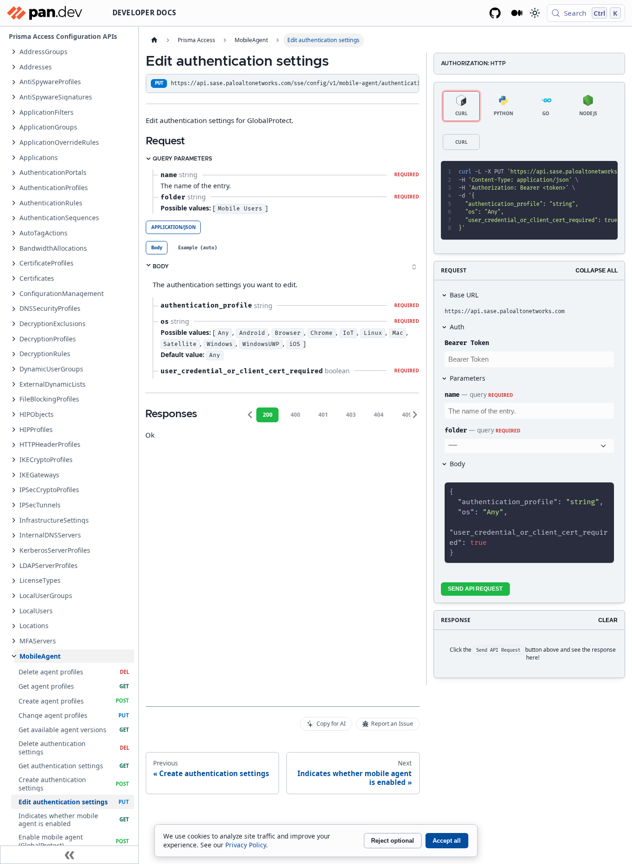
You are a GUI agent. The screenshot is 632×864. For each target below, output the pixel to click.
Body (457, 463)
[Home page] (154, 40)
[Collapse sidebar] (69, 854)
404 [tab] (379, 415)
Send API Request (475, 589)
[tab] (156, 247)
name (452, 395)
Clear (608, 620)
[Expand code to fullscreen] (607, 172)
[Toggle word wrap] (574, 172)
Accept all (447, 840)
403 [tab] (351, 415)
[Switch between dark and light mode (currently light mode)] (534, 13)
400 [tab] (295, 415)
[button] (74, 51)
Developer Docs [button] (144, 12)
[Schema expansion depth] (414, 267)
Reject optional (392, 840)
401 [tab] (323, 415)
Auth (457, 326)
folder (456, 430)
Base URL (464, 294)
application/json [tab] (173, 227)
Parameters (467, 378)
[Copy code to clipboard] (590, 172)
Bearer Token (467, 343)
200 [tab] (268, 415)
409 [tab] (407, 415)
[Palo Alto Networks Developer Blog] (517, 13)
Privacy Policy (245, 844)
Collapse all (597, 270)
